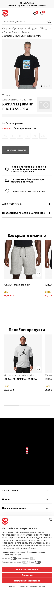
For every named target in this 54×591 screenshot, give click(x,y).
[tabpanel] (27, 64)
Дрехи (7, 32)
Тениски (16, 32)
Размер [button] (19, 128)
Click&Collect (27, 3)
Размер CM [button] (30, 128)
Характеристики (12, 203)
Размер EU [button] (7, 128)
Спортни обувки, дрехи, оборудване (20, 28)
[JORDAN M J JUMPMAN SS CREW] (23, 353)
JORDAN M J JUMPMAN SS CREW (20, 378)
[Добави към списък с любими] (38, 274)
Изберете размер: (13, 123)
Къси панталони (12, 281)
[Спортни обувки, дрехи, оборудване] (5, 13)
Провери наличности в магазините (23, 213)
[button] (27, 22)
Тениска (26, 32)
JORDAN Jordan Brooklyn (17, 284)
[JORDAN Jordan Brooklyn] (23, 259)
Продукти (46, 28)
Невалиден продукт (16, 150)
